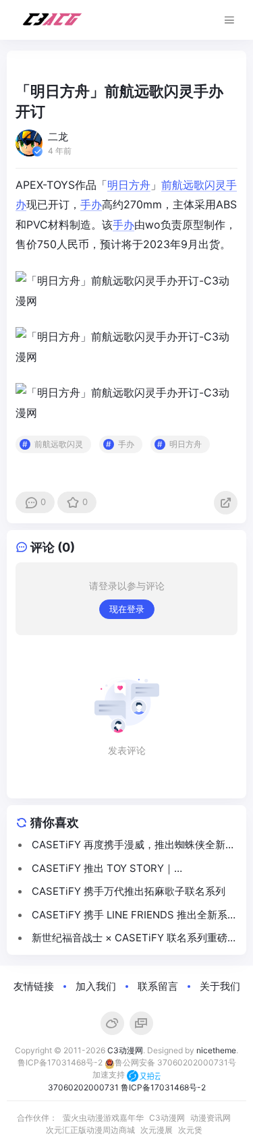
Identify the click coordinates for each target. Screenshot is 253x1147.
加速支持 (109, 1074)
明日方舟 (128, 185)
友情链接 (33, 986)
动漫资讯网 (210, 1118)
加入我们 (96, 986)
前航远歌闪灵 (193, 185)
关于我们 (220, 986)
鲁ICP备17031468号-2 (60, 1062)
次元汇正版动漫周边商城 (90, 1130)
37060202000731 (83, 1087)
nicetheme (216, 1050)
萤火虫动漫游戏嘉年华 (103, 1118)
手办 (91, 204)
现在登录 (126, 609)
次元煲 (190, 1130)
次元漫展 (156, 1130)
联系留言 (158, 986)
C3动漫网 (125, 1050)
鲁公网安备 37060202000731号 (175, 1062)
